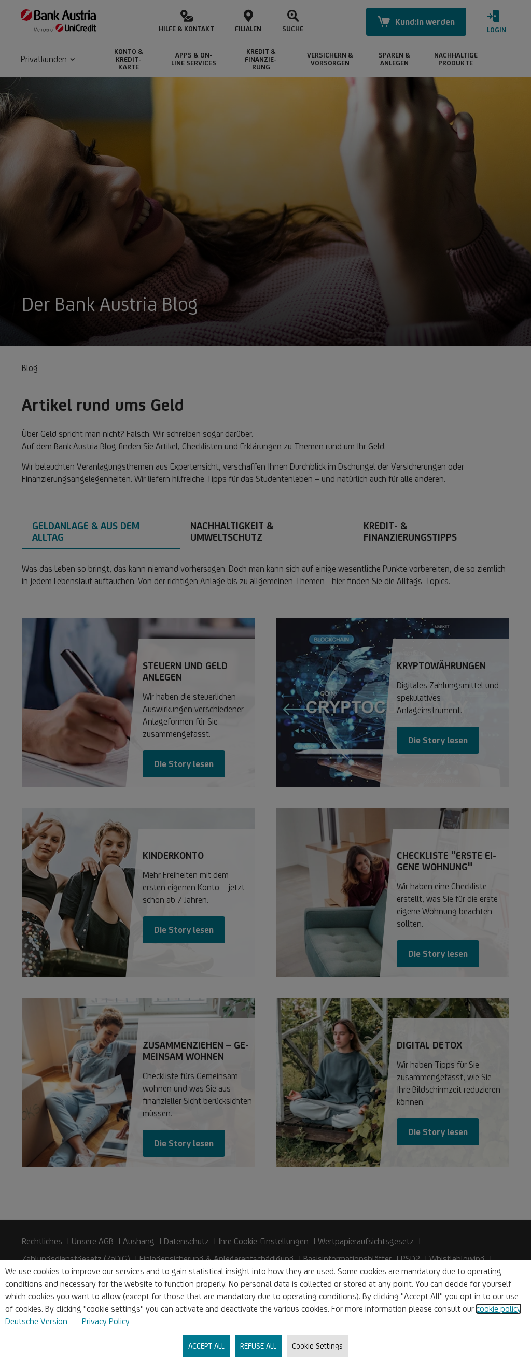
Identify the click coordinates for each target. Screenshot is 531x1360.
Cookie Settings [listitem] (317, 1345)
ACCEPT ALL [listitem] (206, 1345)
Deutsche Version (36, 1321)
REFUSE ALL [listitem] (258, 1345)
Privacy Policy (106, 1321)
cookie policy (498, 1309)
